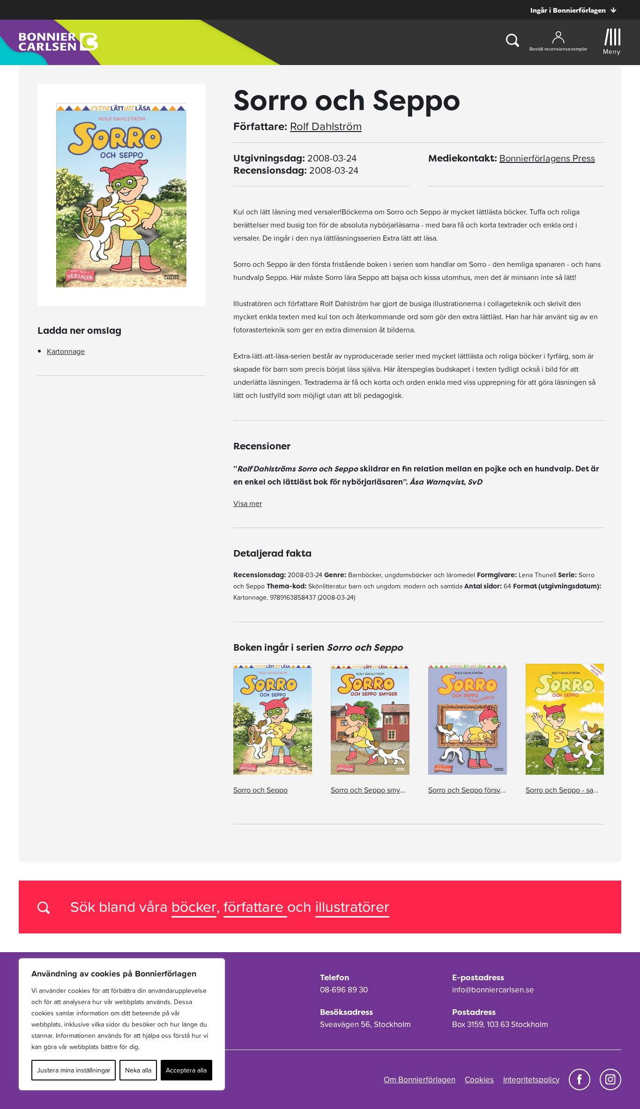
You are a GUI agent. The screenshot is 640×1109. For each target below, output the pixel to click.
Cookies (479, 1079)
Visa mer (247, 503)
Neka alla (138, 1070)
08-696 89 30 (344, 990)
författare (255, 907)
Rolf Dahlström (326, 126)
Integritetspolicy (531, 1079)
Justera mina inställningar (74, 1070)
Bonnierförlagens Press (547, 158)
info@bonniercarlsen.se (493, 990)
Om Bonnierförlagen (419, 1079)
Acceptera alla (186, 1070)
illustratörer (352, 907)
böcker (193, 907)
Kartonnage (66, 351)
